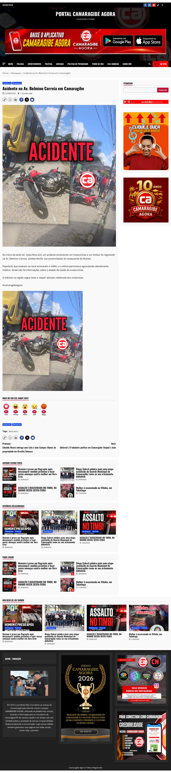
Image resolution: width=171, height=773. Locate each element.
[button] (4, 64)
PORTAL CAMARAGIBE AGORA (85, 14)
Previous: (29, 447)
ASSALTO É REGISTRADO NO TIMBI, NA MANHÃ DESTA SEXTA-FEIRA (9, 490)
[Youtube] (154, 5)
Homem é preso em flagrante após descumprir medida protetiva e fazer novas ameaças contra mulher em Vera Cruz (9, 474)
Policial (20, 64)
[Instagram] (149, 5)
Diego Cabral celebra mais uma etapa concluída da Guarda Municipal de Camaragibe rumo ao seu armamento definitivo (67, 474)
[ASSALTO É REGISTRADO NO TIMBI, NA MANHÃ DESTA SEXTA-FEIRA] (98, 522)
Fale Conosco (113, 64)
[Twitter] (162, 5)
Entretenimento (34, 64)
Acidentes (7, 83)
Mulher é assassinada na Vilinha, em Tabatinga (67, 490)
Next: (88, 445)
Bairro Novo (13, 431)
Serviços (60, 64)
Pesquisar (128, 83)
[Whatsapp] (166, 5)
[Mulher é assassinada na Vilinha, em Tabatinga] (149, 618)
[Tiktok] (158, 5)
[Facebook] (145, 5)
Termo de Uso (98, 64)
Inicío (10, 64)
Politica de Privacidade (77, 64)
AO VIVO (163, 64)
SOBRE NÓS (127, 64)
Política (48, 64)
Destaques (17, 83)
